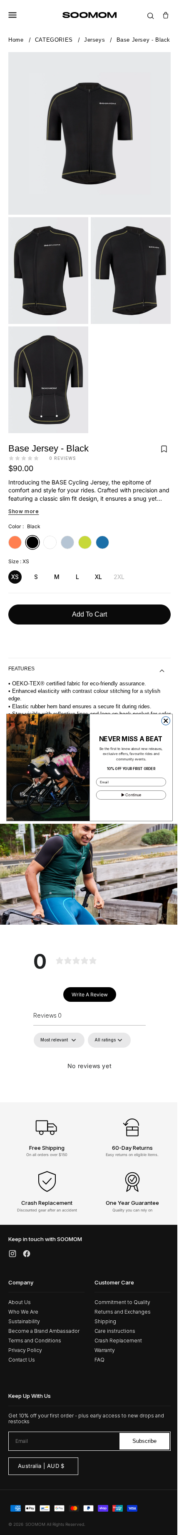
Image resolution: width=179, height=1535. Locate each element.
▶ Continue (128, 795)
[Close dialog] (163, 721)
